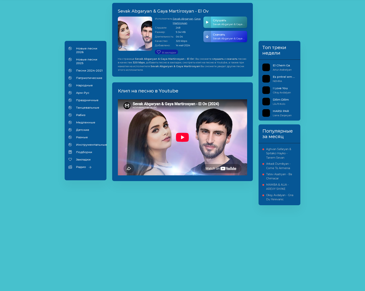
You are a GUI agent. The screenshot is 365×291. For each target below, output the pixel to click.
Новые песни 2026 (86, 50)
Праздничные (87, 100)
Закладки (83, 159)
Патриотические (89, 78)
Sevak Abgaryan (183, 18)
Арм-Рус (82, 93)
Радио (81, 167)
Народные (84, 85)
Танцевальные (87, 107)
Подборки (84, 152)
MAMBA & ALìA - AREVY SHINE (277, 187)
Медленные (85, 122)
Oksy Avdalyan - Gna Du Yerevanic (279, 197)
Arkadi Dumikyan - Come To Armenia (278, 166)
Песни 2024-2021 (89, 70)
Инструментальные (89, 144)
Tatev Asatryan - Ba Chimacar (279, 176)
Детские (82, 130)
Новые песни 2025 (86, 61)
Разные (82, 137)
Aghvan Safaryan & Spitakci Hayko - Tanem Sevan (278, 153)
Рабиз (80, 115)
